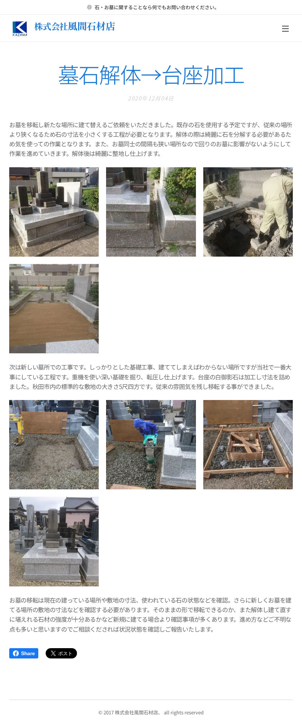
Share (28, 653)
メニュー (285, 28)
